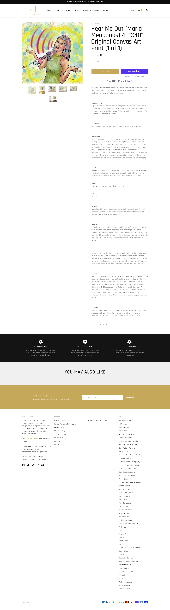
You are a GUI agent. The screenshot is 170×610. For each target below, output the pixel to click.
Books (68, 10)
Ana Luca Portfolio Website (128, 561)
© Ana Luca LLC (26, 602)
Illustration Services (126, 558)
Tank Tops (122, 527)
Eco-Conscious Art (125, 427)
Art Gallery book (124, 489)
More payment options (134, 76)
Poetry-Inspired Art (125, 510)
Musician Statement (126, 572)
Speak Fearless (124, 496)
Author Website (124, 486)
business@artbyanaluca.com (97, 420)
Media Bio (122, 578)
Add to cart (105, 71)
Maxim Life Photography (127, 469)
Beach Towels (124, 541)
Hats (120, 544)
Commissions (123, 551)
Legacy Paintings (125, 458)
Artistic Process (124, 585)
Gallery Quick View (125, 420)
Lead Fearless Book (126, 493)
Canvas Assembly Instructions (65, 424)
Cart (140, 10)
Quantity (95, 61)
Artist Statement (125, 565)
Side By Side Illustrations (128, 475)
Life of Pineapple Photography (129, 465)
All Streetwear (124, 517)
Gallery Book (123, 431)
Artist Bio (122, 575)
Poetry (59, 10)
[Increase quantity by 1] (103, 65)
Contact (105, 10)
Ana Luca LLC (97, 23)
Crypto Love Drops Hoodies (128, 523)
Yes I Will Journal (125, 506)
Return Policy (59, 427)
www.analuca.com (32, 439)
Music (76, 10)
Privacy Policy (59, 438)
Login (132, 10)
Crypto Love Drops (125, 438)
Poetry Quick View (125, 479)
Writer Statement (125, 568)
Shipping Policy (59, 431)
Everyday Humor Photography (129, 462)
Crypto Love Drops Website (128, 441)
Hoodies (122, 537)
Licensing (122, 554)
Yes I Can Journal (125, 503)
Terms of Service (60, 434)
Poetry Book (123, 499)
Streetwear (85, 10)
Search (56, 444)
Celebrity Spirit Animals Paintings (131, 455)
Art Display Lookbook (126, 434)
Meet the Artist (124, 589)
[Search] (147, 10)
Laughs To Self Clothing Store (129, 548)
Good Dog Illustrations (127, 472)
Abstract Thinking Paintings (128, 444)
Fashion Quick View (125, 520)
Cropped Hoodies (125, 534)
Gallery (49, 10)
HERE (140, 126)
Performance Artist (125, 582)
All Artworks (123, 424)
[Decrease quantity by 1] (92, 65)
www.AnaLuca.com (60, 420)
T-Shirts (121, 530)
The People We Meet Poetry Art (130, 482)
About (96, 10)
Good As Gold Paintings (127, 448)
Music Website (124, 513)
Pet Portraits (123, 451)
